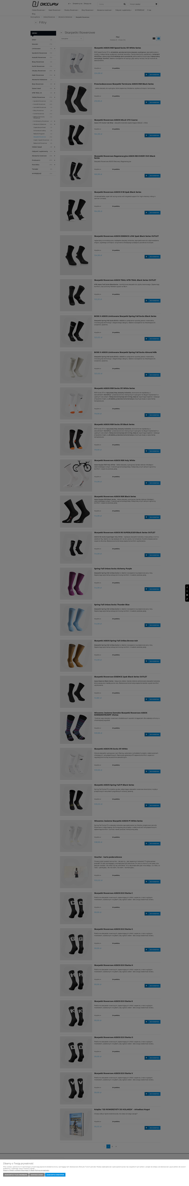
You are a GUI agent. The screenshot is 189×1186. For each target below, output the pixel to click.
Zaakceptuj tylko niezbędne (16, 1174)
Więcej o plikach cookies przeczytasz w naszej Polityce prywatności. (26, 1170)
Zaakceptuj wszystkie (55, 1174)
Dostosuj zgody (37, 1174)
